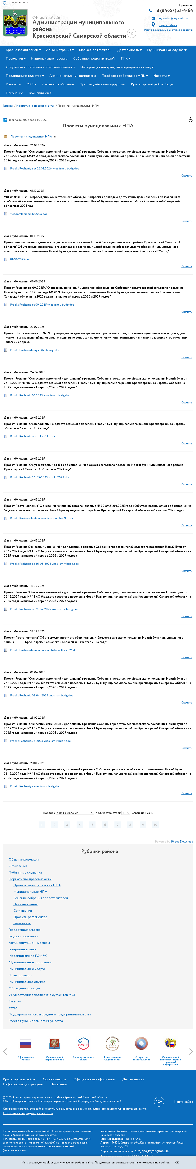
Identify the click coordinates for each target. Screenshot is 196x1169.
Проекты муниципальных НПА (31, 136)
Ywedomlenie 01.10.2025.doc (28, 214)
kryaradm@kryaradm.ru (174, 18)
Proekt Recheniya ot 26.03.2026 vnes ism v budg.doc (44, 168)
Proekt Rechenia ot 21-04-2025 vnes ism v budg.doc (44, 609)
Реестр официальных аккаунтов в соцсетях (168, 30)
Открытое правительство (141, 1058)
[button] (192, 120)
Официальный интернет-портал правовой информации (170, 1061)
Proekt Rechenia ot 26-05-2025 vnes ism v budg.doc (44, 564)
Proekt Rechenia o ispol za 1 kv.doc (33, 436)
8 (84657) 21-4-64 (175, 10)
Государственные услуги (83, 1058)
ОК (177, 1162)
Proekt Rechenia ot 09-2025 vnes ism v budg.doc (42, 305)
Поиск (5, 3)
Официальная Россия (25, 1058)
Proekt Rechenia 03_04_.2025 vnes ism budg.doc (41, 695)
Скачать (186, 175)
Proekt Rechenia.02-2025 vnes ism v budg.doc (40, 741)
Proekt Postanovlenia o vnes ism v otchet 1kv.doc (42, 518)
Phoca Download (182, 841)
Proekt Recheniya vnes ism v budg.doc (35, 786)
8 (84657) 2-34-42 (139, 1155)
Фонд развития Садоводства (112, 1058)
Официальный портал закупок (54, 1058)
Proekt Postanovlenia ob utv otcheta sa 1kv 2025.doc (44, 650)
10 (155, 824)
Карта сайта (183, 1101)
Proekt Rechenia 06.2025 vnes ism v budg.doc (40, 395)
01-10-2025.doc (20, 259)
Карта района (168, 25)
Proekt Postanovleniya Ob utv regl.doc (35, 350)
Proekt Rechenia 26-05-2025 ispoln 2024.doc (40, 477)
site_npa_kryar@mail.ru (152, 1151)
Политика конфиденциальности (28, 1113)
